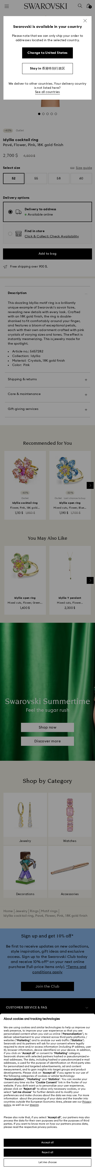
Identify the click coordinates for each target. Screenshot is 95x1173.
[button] (85, 20)
